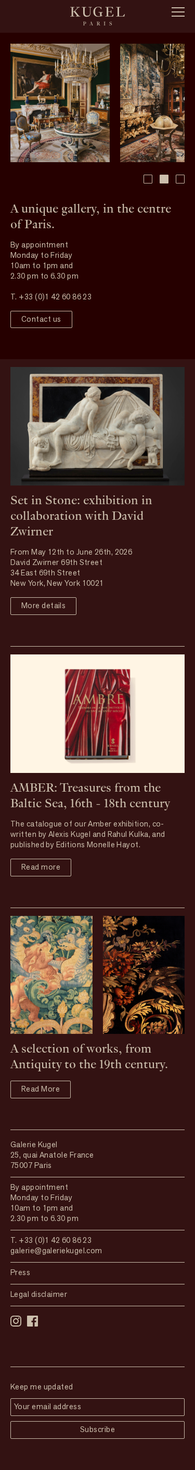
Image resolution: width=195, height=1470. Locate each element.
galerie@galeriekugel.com (56, 1251)
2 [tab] (164, 179)
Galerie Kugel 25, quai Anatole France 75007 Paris (52, 1155)
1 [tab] (148, 179)
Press (20, 1273)
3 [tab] (180, 179)
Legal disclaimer (38, 1295)
